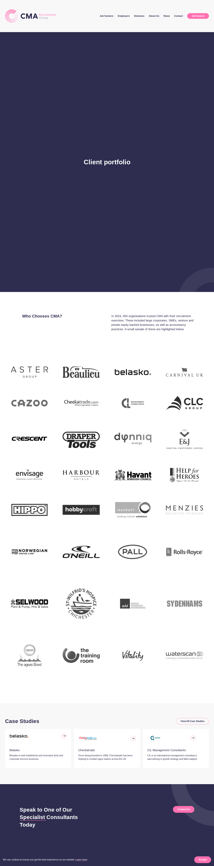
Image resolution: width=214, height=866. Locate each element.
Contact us (183, 809)
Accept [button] (203, 859)
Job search (198, 16)
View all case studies (192, 721)
